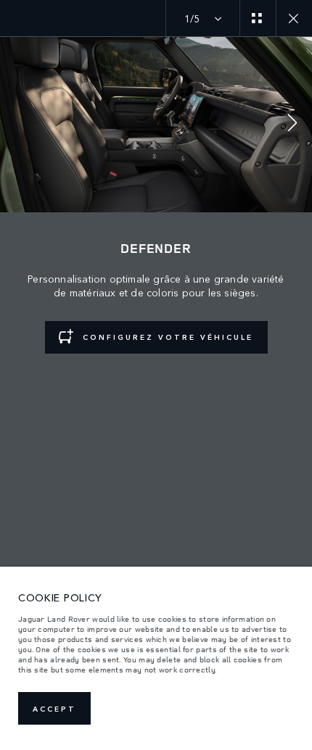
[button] (292, 124)
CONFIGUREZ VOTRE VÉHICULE (168, 337)
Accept (54, 709)
